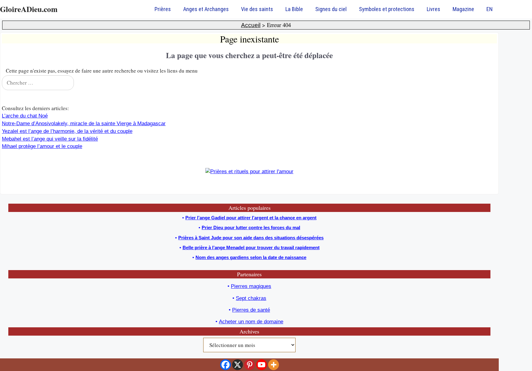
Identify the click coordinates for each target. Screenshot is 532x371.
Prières (163, 9)
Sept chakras (251, 298)
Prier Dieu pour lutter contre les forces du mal (251, 227)
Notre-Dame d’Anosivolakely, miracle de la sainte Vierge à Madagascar (84, 123)
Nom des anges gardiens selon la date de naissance (250, 257)
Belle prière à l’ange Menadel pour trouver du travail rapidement (251, 247)
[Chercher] (488, 82)
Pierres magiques (251, 286)
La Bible (294, 9)
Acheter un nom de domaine (251, 322)
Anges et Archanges (206, 9)
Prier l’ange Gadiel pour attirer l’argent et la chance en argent (250, 217)
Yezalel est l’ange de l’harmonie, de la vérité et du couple (67, 131)
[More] (273, 364)
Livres (433, 9)
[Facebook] (225, 364)
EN (489, 9)
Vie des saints (257, 9)
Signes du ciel (331, 9)
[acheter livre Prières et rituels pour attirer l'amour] (249, 171)
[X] (237, 364)
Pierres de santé (251, 310)
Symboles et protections (386, 9)
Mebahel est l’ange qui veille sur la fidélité (50, 139)
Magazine (463, 9)
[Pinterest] (249, 364)
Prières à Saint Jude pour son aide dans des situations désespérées (251, 237)
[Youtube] (261, 364)
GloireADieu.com (29, 9)
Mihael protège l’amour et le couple (42, 146)
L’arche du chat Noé (25, 116)
